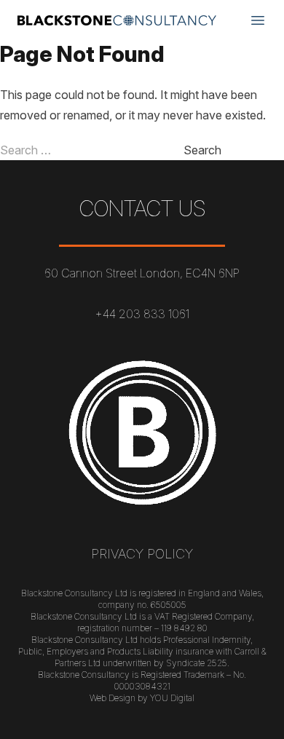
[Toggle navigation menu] (258, 20)
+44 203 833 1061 (142, 314)
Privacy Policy (142, 553)
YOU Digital (172, 697)
